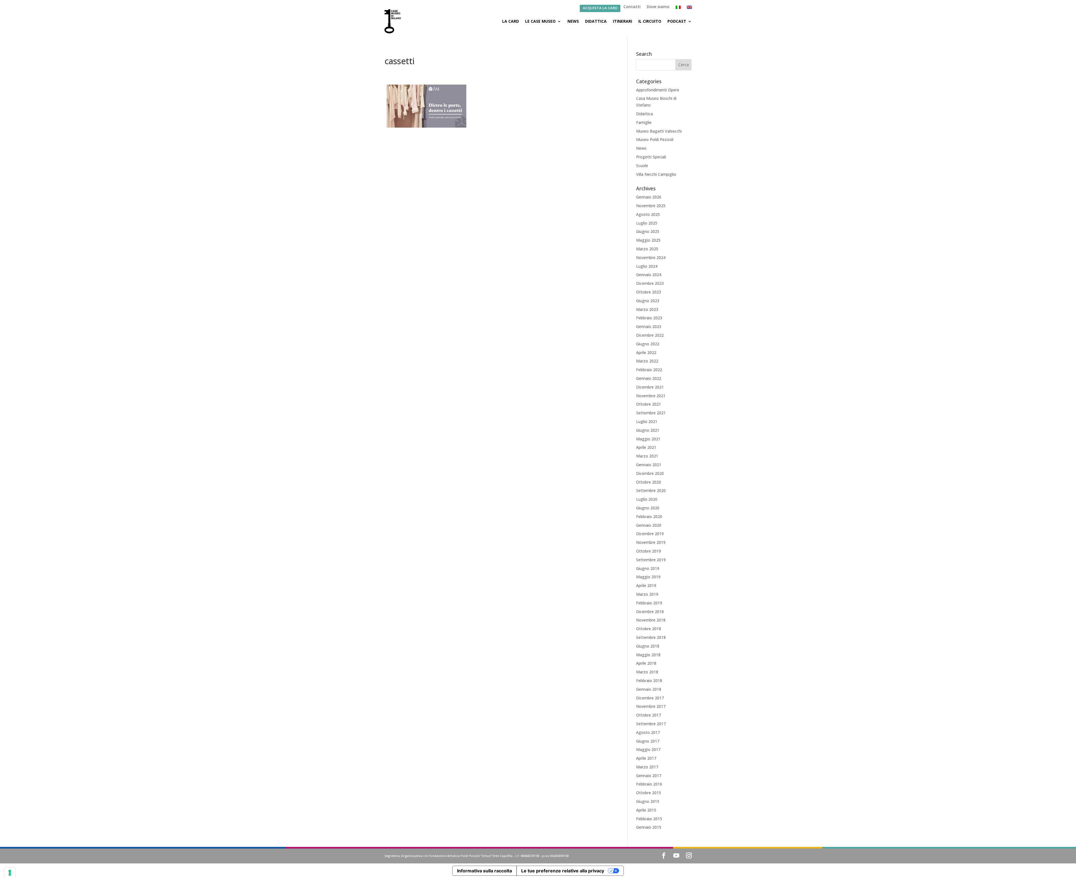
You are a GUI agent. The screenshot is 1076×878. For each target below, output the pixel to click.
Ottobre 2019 (648, 551)
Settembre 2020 (651, 490)
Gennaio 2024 (648, 274)
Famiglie (643, 122)
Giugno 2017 (647, 741)
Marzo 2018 (647, 671)
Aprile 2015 (646, 810)
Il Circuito (649, 21)
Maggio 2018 (648, 654)
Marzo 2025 (647, 248)
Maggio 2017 (648, 749)
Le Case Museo (540, 21)
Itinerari (622, 21)
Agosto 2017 (648, 732)
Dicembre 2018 (650, 611)
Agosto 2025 (648, 214)
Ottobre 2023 (648, 292)
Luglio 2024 (646, 266)
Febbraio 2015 (649, 818)
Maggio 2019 (648, 576)
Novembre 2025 (650, 205)
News (573, 21)
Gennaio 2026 (648, 197)
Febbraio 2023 (649, 317)
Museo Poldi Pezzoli (654, 139)
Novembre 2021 (650, 395)
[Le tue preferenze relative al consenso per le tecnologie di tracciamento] (9, 872)
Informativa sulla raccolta (484, 871)
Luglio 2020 (646, 499)
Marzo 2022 (647, 361)
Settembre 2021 (651, 412)
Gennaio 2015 (648, 827)
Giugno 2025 (647, 231)
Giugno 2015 (647, 801)
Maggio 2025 (648, 240)
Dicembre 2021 (650, 387)
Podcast (676, 21)
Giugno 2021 (647, 430)
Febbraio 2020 (649, 516)
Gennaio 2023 (648, 326)
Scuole (642, 165)
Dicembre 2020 (650, 473)
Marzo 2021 (647, 456)
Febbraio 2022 (649, 369)
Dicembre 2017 (650, 698)
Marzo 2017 (647, 767)
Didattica (596, 21)
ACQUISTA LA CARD (600, 8)
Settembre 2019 (651, 559)
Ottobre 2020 (648, 482)
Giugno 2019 (647, 568)
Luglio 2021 (646, 421)
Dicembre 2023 (650, 283)
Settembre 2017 (651, 723)
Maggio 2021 (648, 439)
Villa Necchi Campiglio (656, 174)
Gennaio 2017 (648, 775)
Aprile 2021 (646, 447)
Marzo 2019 (647, 594)
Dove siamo (658, 7)
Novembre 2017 (650, 706)
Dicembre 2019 (650, 533)
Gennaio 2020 (648, 525)
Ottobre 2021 (648, 404)
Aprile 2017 (646, 758)
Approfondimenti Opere (657, 90)
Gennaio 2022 (648, 378)
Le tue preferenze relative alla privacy (562, 871)
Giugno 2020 (647, 507)
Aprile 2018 (646, 663)
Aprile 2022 (646, 352)
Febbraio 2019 (649, 603)
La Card (510, 21)
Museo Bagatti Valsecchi (659, 131)
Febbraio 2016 (649, 784)
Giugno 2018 (647, 646)
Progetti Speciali (651, 157)
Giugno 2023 (647, 300)
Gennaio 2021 (648, 464)
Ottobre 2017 (648, 715)
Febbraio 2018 (649, 680)
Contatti (632, 7)
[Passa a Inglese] (689, 8)
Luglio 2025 (646, 223)
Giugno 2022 (647, 343)
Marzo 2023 (647, 309)
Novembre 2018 (650, 620)
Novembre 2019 (650, 542)
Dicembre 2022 (650, 335)
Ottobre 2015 (648, 792)
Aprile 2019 (646, 585)
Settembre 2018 (651, 637)
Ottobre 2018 (648, 628)
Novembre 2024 (650, 257)
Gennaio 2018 (648, 689)
